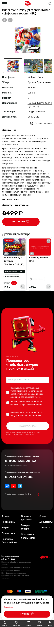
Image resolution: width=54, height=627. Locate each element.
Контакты (44, 528)
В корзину (18, 222)
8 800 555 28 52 (20, 461)
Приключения (43, 82)
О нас (42, 516)
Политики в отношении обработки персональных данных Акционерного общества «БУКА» (27, 394)
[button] (27, 40)
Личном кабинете (25, 435)
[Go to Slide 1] (13, 66)
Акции (5, 528)
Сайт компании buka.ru (19, 494)
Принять (25, 614)
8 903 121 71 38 (19, 477)
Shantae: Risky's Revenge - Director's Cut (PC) (13, 261)
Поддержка (8, 533)
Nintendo (32, 88)
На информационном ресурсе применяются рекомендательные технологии (15, 575)
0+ (29, 98)
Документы (46, 522)
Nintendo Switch (36, 77)
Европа (31, 93)
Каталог (6, 516)
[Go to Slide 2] (33, 66)
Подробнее (8, 607)
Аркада (32, 82)
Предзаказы (8, 522)
